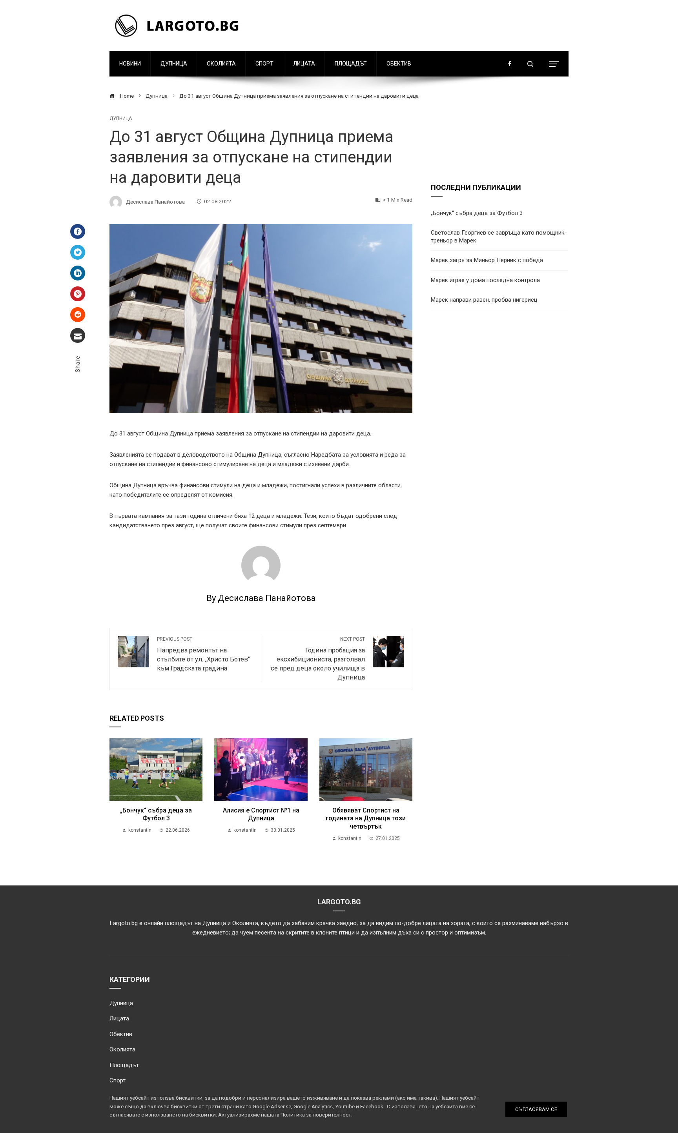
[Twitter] (77, 252)
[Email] (77, 335)
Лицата (304, 63)
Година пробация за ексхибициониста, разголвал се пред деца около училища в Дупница (318, 658)
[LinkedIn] (77, 273)
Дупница (173, 63)
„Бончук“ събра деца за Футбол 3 (156, 814)
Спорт (264, 63)
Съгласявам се (536, 1109)
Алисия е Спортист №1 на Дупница (261, 814)
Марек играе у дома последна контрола (485, 280)
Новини (130, 63)
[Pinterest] (77, 293)
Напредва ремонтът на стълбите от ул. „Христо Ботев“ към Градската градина (203, 654)
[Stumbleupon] (77, 314)
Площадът (351, 63)
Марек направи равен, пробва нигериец (484, 299)
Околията (221, 63)
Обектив (398, 63)
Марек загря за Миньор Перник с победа (487, 260)
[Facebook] (77, 231)
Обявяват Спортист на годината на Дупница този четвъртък (366, 819)
